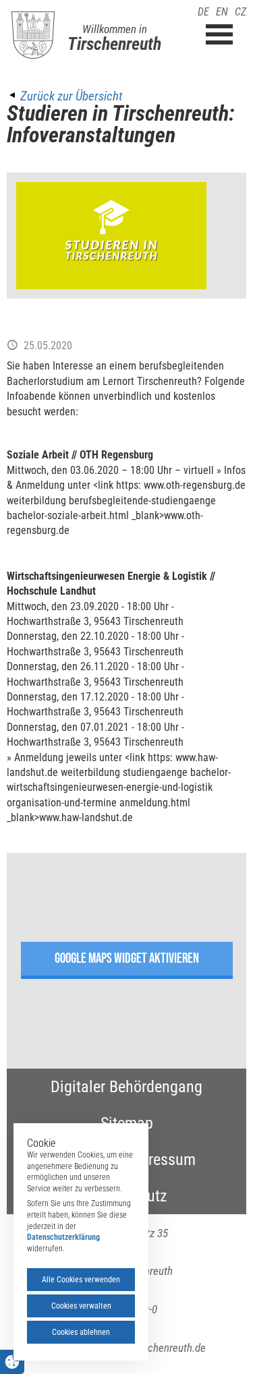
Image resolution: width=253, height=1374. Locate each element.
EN (222, 11)
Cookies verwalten (81, 1306)
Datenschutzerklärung (63, 1237)
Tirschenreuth (114, 44)
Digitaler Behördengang (126, 1086)
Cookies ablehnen (81, 1332)
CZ (240, 11)
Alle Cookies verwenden (81, 1279)
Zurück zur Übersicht (71, 96)
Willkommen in (114, 29)
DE (203, 11)
